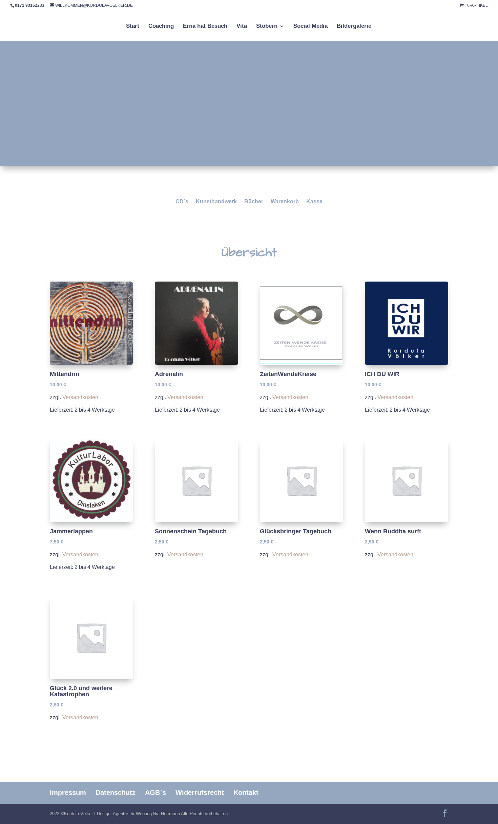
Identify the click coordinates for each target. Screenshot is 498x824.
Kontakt (245, 792)
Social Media (310, 26)
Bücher (253, 201)
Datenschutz (116, 792)
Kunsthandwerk (216, 201)
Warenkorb (285, 201)
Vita (241, 26)
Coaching (161, 26)
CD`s (181, 201)
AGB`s (155, 792)
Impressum (68, 792)
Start (132, 26)
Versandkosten (80, 397)
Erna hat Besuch (205, 26)
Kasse (314, 201)
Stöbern (266, 26)
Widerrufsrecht (199, 792)
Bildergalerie (354, 26)
